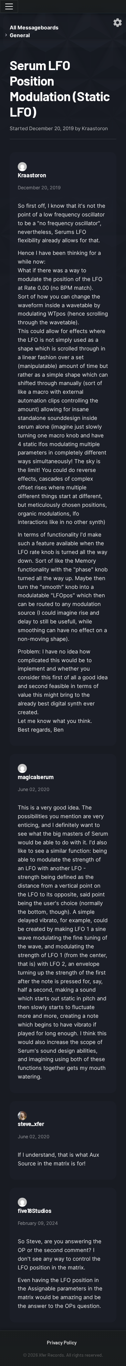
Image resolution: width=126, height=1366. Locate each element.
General (20, 35)
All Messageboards (34, 27)
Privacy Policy (62, 1342)
